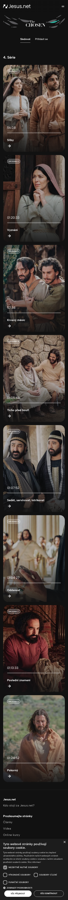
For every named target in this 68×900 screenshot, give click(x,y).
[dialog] (34, 869)
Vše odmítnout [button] (48, 893)
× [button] (64, 842)
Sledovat (25, 39)
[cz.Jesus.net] (17, 6)
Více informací (34, 862)
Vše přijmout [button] (18, 893)
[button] (34, 887)
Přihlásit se (41, 39)
